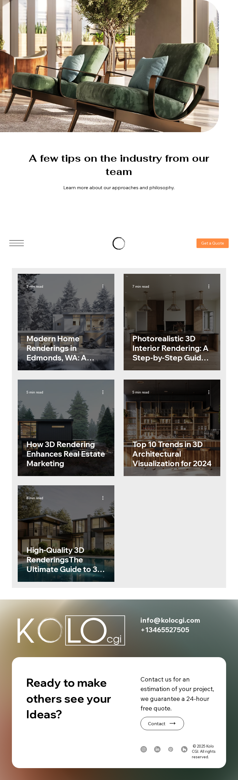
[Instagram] (143, 749)
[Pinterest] (170, 749)
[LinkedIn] (157, 749)
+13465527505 (164, 629)
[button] (162, 723)
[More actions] (104, 286)
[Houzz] (184, 749)
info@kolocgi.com (170, 620)
